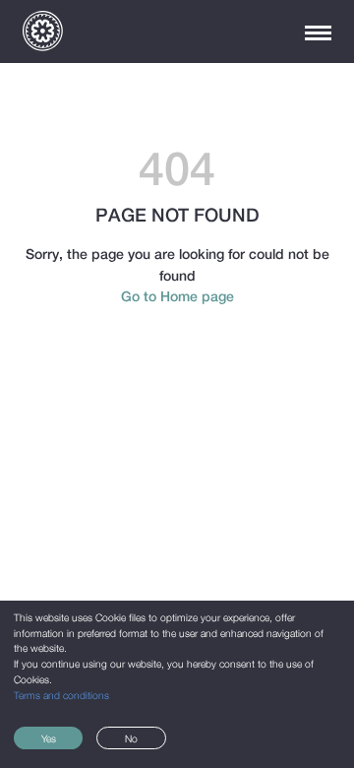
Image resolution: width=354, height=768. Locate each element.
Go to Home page (177, 296)
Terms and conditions (61, 695)
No (131, 738)
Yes (48, 738)
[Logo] (43, 31)
